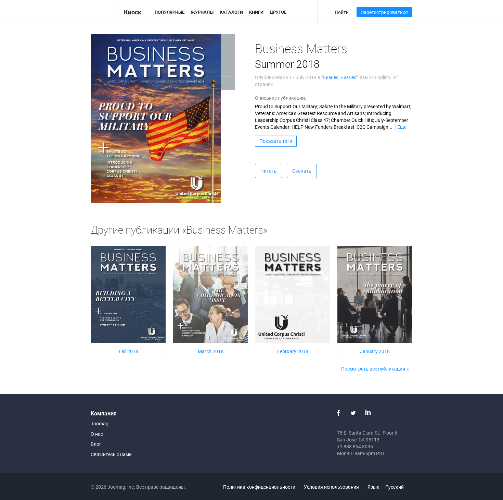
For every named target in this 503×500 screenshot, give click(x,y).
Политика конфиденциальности (259, 487)
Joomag (99, 423)
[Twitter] (353, 413)
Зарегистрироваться (384, 12)
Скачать (301, 170)
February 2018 (292, 351)
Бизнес (330, 77)
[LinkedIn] (368, 413)
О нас (97, 433)
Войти (342, 12)
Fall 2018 (128, 351)
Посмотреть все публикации (373, 368)
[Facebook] (338, 413)
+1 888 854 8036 (355, 446)
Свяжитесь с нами (111, 454)
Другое (278, 12)
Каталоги (231, 12)
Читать (268, 170)
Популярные (169, 12)
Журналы (202, 12)
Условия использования (331, 487)
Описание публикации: (280, 98)
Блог (96, 444)
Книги (256, 12)
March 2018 (210, 351)
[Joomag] (103, 11)
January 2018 (375, 351)
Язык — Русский (386, 487)
